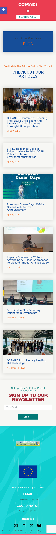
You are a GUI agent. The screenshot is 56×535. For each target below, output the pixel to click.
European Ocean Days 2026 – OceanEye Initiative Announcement (25, 207)
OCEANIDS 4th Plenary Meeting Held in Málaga (26, 362)
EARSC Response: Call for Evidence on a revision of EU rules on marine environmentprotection (25, 152)
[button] (3, 10)
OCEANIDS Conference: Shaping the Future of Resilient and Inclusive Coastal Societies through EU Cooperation (27, 122)
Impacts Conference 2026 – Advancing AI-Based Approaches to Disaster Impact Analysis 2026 (28, 260)
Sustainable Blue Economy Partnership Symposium (23, 311)
